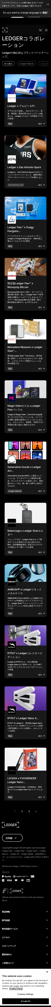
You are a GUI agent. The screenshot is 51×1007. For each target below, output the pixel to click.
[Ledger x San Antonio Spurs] (25, 147)
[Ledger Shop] (40, 30)
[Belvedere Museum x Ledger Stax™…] (25, 329)
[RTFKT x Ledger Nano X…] (25, 698)
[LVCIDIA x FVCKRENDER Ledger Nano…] (25, 759)
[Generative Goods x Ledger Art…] (25, 450)
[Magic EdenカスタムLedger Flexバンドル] (25, 389)
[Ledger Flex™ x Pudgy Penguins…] (25, 208)
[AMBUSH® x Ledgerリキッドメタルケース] (25, 573)
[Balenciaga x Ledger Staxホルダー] (25, 513)
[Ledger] (5, 30)
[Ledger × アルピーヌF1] (25, 86)
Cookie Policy (16, 988)
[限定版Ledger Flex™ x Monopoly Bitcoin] (25, 267)
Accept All (25, 1001)
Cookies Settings (25, 994)
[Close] (47, 972)
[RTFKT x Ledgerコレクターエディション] (25, 635)
